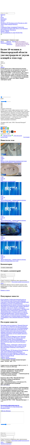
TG (12, 32)
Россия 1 (7, 340)
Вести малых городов (20, 346)
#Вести (2, 67)
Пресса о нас (18, 28)
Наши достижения (12, 27)
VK (1, 32)
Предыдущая (4, 137)
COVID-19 (8, 336)
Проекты (3, 20)
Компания (3, 353)
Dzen (14, 32)
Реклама (3, 350)
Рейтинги (15, 24)
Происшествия (4, 337)
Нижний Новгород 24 (21, 340)
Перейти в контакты (6, 443)
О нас (2, 25)
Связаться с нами (14, 40)
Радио (2, 17)
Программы (4, 344)
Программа (4, 18)
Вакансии (6, 30)
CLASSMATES (7, 32)
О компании (4, 27)
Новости (3, 14)
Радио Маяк (9, 342)
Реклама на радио (13, 23)
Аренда (6, 351)
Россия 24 (12, 340)
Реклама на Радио (17, 350)
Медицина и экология (19, 337)
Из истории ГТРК (10, 354)
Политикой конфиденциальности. (10, 405)
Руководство (20, 27)
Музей (2, 30)
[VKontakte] (1, 128)
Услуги (2, 21)
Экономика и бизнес (6, 339)
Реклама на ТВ (4, 23)
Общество (14, 336)
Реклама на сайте (22, 23)
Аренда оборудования (6, 24)
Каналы (3, 340)
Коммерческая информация (15, 351)
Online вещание (4, 40)
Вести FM (3, 342)
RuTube (18, 32)
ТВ (1, 16)
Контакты (25, 28)
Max (21, 32)
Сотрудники (4, 28)
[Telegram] (6, 128)
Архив (7, 357)
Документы (13, 30)
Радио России (16, 342)
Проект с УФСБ (5, 31)
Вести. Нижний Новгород (7, 346)
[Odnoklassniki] (4, 128)
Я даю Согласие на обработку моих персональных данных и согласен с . (15, 282)
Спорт (18, 336)
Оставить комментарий (6, 267)
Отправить (3, 287)
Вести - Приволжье (12, 344)
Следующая (26, 137)
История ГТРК (11, 28)
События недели (22, 344)
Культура (11, 337)
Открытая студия (14, 347)
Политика (23, 336)
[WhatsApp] (8, 128)
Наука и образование (17, 339)
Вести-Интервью (5, 347)
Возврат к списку (5, 290)
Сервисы (3, 357)
